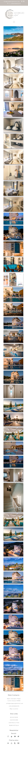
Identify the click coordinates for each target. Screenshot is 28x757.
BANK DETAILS (14, 725)
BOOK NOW (14, 717)
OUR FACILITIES (14, 722)
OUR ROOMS (14, 720)
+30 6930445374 (14, 706)
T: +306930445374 (15, 3)
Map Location (14, 708)
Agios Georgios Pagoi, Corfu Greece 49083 (14, 699)
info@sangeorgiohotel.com (12, 1)
